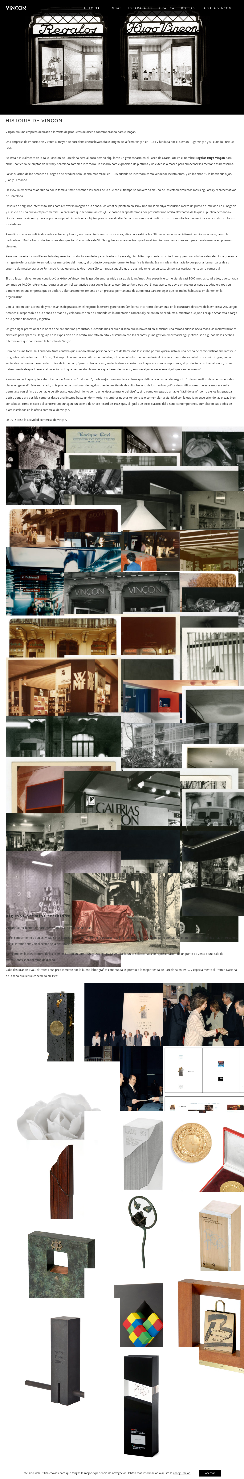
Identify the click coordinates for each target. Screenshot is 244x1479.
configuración (181, 1473)
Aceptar (210, 1473)
